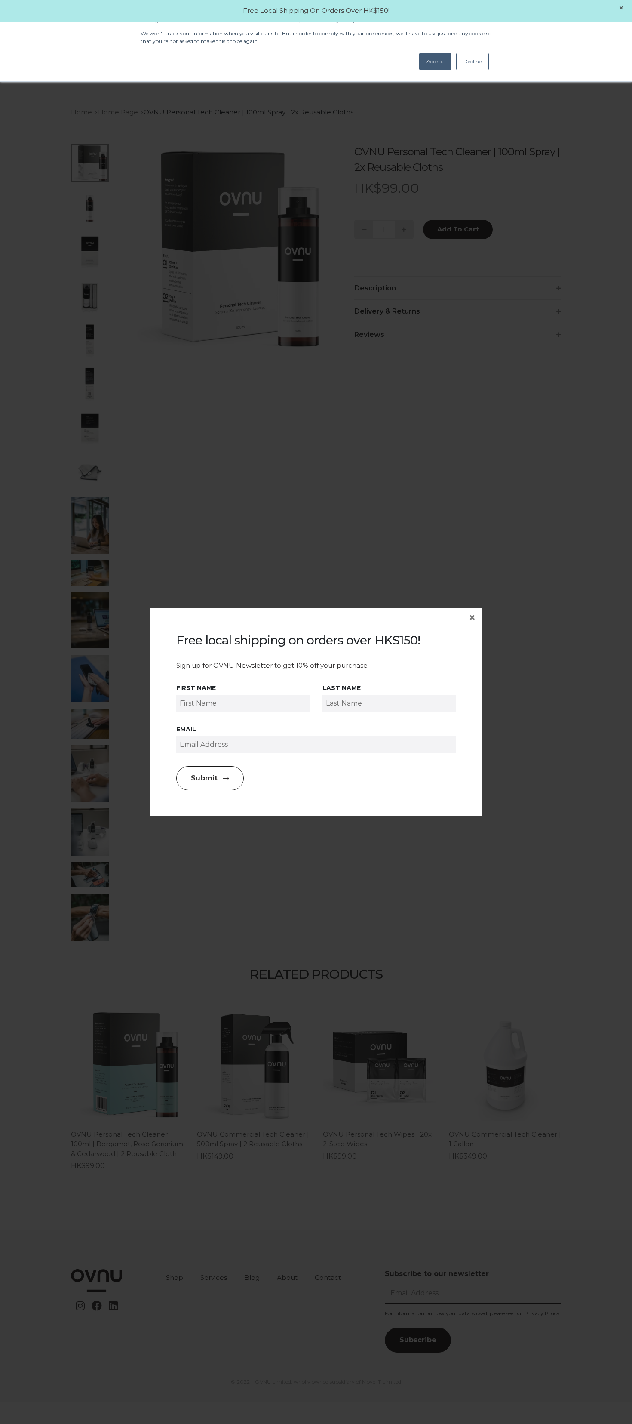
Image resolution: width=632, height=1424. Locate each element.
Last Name (341, 688)
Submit (204, 778)
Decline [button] (472, 61)
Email (186, 729)
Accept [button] (435, 61)
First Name (196, 688)
